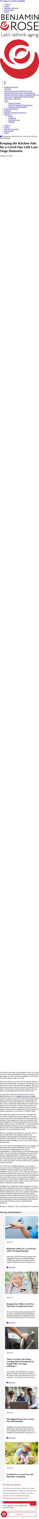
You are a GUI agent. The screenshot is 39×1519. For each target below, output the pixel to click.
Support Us (8, 114)
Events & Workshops (11, 109)
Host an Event (9, 10)
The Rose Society (14, 120)
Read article (11, 1267)
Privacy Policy (23, 1498)
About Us (7, 4)
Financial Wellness (14, 103)
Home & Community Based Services (20, 105)
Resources (7, 111)
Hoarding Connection (11, 8)
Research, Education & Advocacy (15, 113)
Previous (7, 89)
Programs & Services (11, 87)
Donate (6, 12)
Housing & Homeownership (17, 107)
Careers (6, 6)
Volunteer (11, 122)
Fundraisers (12, 118)
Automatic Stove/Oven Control (25, 1096)
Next (6, 101)
